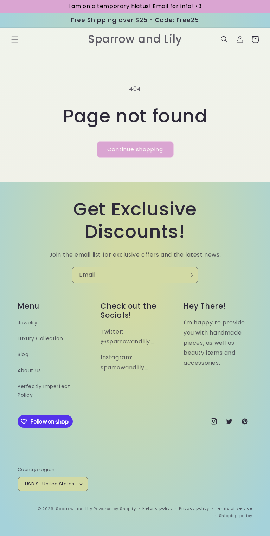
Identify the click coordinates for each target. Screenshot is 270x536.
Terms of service (234, 508)
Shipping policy (236, 515)
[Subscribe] (190, 275)
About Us (29, 370)
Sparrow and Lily (74, 508)
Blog (23, 354)
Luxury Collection (40, 338)
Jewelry (27, 322)
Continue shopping (135, 149)
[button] (14, 39)
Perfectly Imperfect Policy (44, 391)
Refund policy (157, 508)
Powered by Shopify (115, 508)
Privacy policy (194, 508)
